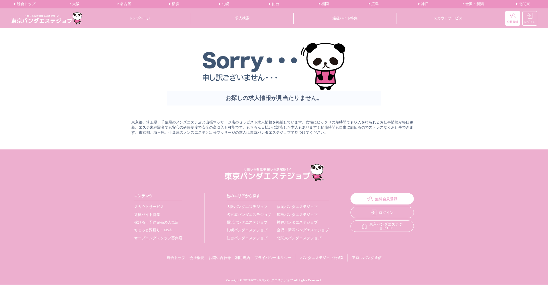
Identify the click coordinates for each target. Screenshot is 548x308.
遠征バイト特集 (345, 18)
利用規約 (242, 257)
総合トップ (25, 4)
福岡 (324, 4)
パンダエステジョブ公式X (321, 257)
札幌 (225, 4)
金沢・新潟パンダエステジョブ (303, 230)
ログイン (529, 22)
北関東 (524, 4)
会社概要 (197, 257)
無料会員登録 (386, 199)
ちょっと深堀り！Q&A (153, 230)
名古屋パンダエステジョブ (249, 214)
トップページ (139, 18)
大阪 (75, 4)
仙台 (275, 4)
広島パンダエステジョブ (297, 214)
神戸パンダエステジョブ (297, 222)
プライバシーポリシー (272, 257)
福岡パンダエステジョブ (297, 206)
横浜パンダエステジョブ (247, 222)
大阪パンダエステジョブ (247, 206)
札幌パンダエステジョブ (247, 230)
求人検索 (242, 18)
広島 (374, 4)
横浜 (175, 4)
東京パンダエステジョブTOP (386, 226)
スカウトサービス (448, 18)
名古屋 (125, 4)
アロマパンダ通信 (367, 257)
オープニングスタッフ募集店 (158, 238)
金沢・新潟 (474, 4)
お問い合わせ (220, 257)
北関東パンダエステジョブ (299, 238)
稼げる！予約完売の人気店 (156, 222)
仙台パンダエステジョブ (247, 238)
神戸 (424, 4)
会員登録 (512, 22)
